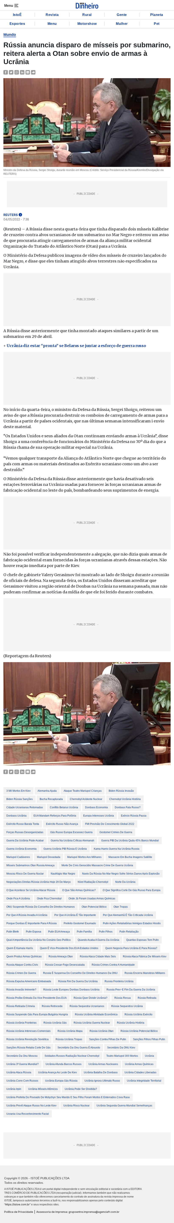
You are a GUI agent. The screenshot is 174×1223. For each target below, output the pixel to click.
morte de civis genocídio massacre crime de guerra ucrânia (97, 865)
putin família (84, 931)
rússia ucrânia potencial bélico (139, 1031)
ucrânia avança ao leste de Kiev (57, 1072)
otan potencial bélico (94, 906)
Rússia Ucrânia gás (55, 1022)
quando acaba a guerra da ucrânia (98, 939)
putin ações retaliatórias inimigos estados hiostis (132, 923)
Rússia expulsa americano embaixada (28, 981)
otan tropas (121, 906)
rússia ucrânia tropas (69, 1039)
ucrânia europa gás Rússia (61, 1080)
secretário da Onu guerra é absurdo (79, 1047)
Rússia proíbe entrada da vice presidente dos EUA (36, 997)
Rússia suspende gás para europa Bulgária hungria (37, 1014)
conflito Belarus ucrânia (64, 807)
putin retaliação (129, 931)
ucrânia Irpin (13, 1089)
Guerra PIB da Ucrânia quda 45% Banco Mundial (130, 840)
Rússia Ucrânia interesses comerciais (28, 1031)
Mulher (122, 23)
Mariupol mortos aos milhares (84, 857)
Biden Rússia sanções (19, 799)
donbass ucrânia (16, 815)
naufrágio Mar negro (63, 873)
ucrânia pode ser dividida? (81, 1089)
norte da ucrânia (125, 881)
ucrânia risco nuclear (76, 1105)
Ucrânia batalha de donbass (101, 1072)
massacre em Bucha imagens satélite (130, 857)
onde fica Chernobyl (49, 898)
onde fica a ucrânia (18, 898)
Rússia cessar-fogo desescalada (65, 964)
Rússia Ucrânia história (130, 1022)
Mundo (9, 34)
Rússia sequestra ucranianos (87, 1006)
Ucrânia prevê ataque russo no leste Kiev (31, 1105)
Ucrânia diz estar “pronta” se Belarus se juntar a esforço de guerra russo (76, 345)
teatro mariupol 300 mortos (122, 1055)
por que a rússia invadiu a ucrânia (26, 915)
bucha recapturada (51, 799)
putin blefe (12, 931)
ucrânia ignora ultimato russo (102, 1080)
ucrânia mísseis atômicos (43, 1089)
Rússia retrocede (52, 1006)
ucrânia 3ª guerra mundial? (22, 1064)
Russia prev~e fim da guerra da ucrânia (131, 989)
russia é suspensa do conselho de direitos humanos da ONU (80, 973)
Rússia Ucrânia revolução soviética (27, 1039)
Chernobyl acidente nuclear (86, 799)
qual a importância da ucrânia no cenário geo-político (38, 939)
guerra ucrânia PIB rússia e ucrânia (65, 848)
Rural (87, 15)
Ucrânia (149, 1055)
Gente (122, 15)
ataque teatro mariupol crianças (83, 790)
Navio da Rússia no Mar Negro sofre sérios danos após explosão (121, 873)
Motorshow (87, 23)
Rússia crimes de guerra (21, 973)
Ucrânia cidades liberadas (140, 1072)
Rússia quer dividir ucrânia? (90, 997)
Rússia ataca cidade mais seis (98, 956)
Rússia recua (122, 997)
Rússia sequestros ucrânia (127, 1006)
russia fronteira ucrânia (119, 981)
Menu (52, 23)
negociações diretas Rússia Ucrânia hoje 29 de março (38, 881)
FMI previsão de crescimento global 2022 (109, 823)
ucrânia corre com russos (22, 1080)
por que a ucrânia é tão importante (75, 915)
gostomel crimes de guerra (116, 832)
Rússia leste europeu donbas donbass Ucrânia (71, 989)
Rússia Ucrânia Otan (102, 1031)
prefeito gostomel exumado (80, 923)
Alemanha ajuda (47, 790)
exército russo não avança (62, 823)
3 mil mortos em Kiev (18, 790)
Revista (52, 15)
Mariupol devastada (48, 857)
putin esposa (33, 931)
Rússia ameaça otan (61, 956)
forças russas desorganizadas (24, 832)
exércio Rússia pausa (133, 815)
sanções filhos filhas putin (149, 1039)
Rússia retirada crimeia (20, 1006)
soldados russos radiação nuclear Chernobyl (72, 1055)
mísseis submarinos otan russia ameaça (30, 865)
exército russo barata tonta (22, 823)
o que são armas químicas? (79, 890)
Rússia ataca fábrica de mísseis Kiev (144, 956)
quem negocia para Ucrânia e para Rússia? (131, 948)
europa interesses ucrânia (98, 815)
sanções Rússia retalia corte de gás (28, 1047)
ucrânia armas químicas (139, 1064)
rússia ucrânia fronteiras (21, 1022)
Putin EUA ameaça (59, 931)
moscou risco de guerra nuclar (25, 873)
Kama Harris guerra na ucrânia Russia (116, 848)
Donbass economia (96, 807)
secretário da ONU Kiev (121, 1047)
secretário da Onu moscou (22, 1055)
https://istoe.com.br (17, 1204)
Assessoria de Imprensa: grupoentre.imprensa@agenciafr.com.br (77, 1211)
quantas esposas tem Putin (142, 939)
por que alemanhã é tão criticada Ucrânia (128, 915)
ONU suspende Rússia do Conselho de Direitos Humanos (40, 906)
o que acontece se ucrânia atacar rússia (30, 890)
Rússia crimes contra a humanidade (113, 964)
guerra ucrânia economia (21, 848)
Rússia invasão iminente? (21, 989)
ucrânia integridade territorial (144, 1080)
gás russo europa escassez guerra (71, 832)
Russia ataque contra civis (22, 964)
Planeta (156, 15)
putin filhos (105, 931)
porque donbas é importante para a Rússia (31, 923)
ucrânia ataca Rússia (18, 1072)
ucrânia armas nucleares (103, 1064)
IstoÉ (17, 15)
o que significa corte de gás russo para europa (131, 890)
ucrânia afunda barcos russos (63, 1064)
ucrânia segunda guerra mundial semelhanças (124, 1105)
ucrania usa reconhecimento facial (27, 1113)
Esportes (17, 23)
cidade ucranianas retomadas (24, 807)
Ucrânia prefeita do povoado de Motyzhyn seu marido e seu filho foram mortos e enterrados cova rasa (68, 1097)
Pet (157, 23)
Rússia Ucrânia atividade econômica (96, 1014)
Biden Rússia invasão (121, 790)
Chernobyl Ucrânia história (125, 799)
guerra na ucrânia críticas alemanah (72, 840)
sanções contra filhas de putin (107, 1039)
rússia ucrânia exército (138, 1014)
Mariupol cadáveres (18, 857)
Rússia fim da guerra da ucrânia (78, 981)
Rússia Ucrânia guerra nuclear (92, 1022)
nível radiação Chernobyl (93, 881)
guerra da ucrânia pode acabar (25, 840)
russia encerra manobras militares (145, 973)
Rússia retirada (147, 997)
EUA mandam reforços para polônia (55, 815)
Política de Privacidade (18, 1211)
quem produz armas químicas (24, 956)
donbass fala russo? (127, 807)
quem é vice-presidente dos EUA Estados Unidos (69, 948)
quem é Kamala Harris (19, 948)
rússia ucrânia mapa (70, 1031)
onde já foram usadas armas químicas (92, 898)
